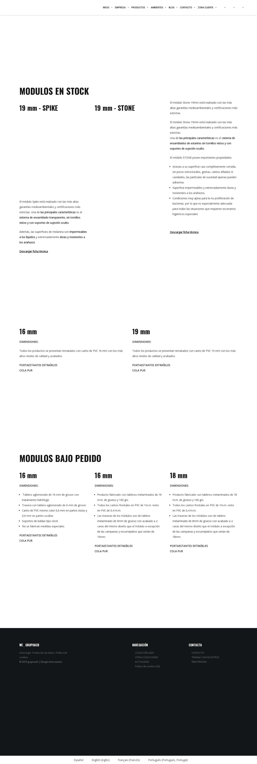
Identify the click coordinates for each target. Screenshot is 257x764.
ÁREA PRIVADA (199, 661)
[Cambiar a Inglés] (229, 7)
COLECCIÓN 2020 (144, 652)
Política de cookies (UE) (147, 666)
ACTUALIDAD (142, 661)
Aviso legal (25, 652)
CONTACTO (198, 652)
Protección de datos (43, 652)
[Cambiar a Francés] (238, 7)
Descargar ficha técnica (33, 251)
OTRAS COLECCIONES (146, 657)
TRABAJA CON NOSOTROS (205, 657)
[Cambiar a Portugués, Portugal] (246, 7)
